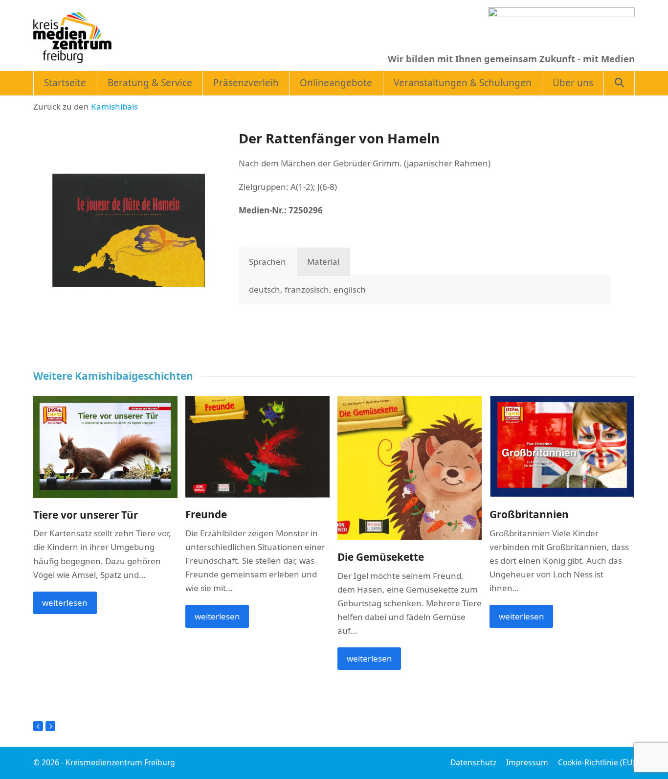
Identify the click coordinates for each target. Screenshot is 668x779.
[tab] (267, 262)
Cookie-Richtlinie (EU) (596, 762)
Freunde (206, 514)
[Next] (50, 726)
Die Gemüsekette (380, 557)
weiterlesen (65, 602)
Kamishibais (114, 106)
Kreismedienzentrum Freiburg (120, 762)
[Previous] (38, 726)
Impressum (527, 762)
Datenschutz (473, 762)
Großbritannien (529, 514)
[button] (619, 83)
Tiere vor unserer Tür (85, 515)
